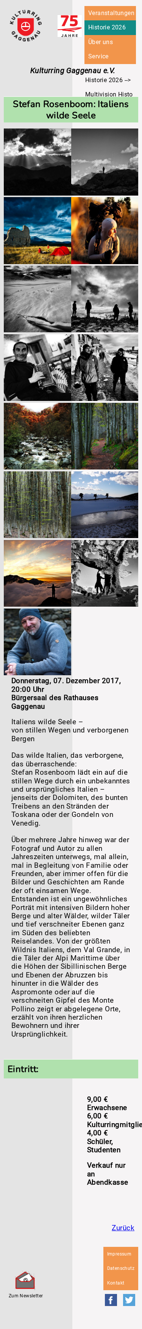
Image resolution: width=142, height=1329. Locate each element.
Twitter (129, 1300)
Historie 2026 (107, 27)
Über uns (100, 42)
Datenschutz (120, 1268)
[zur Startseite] (26, 39)
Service (98, 56)
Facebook (111, 1300)
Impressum (119, 1254)
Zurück (123, 1228)
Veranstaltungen (111, 13)
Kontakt (116, 1283)
